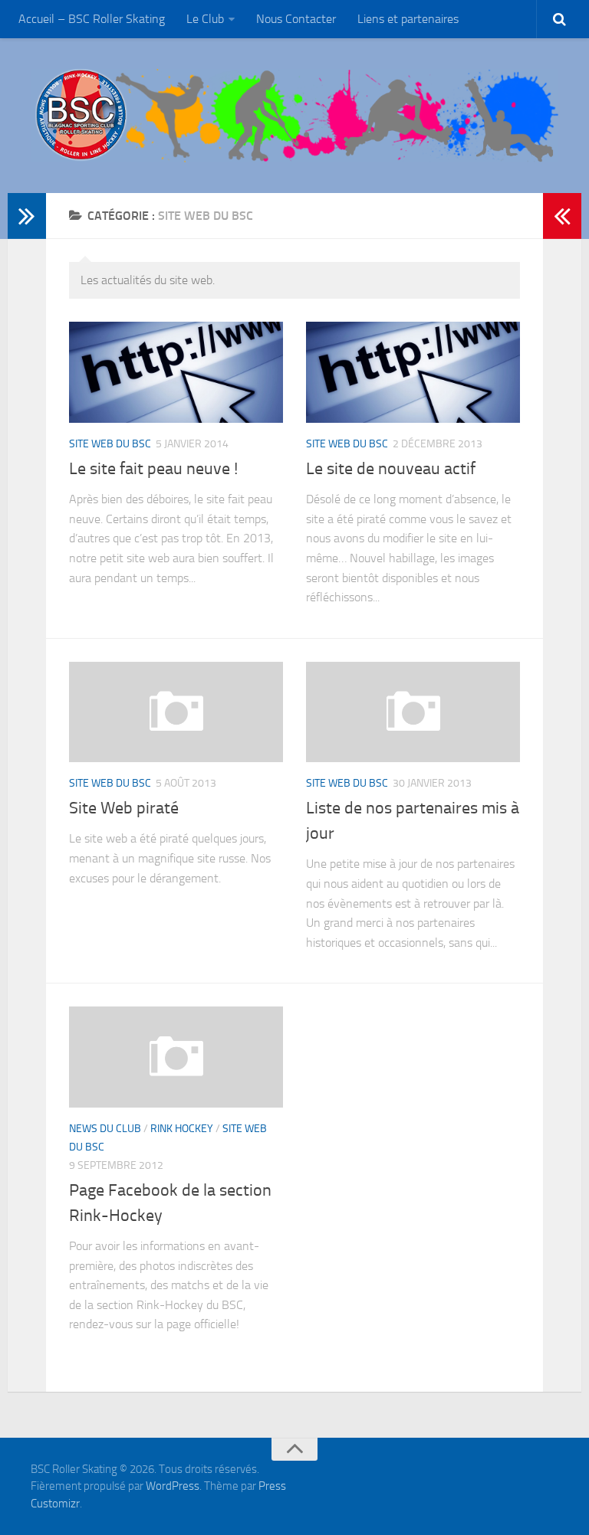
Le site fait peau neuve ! (153, 469)
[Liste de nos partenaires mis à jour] (413, 712)
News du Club (105, 1128)
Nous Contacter (296, 18)
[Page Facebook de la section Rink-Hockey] (176, 1056)
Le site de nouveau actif (390, 469)
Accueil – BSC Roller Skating (91, 18)
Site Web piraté (124, 808)
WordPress (172, 1486)
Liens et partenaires (408, 18)
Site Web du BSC (110, 443)
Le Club (205, 18)
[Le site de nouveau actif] (413, 372)
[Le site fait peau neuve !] (176, 372)
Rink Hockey (181, 1128)
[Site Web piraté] (176, 712)
